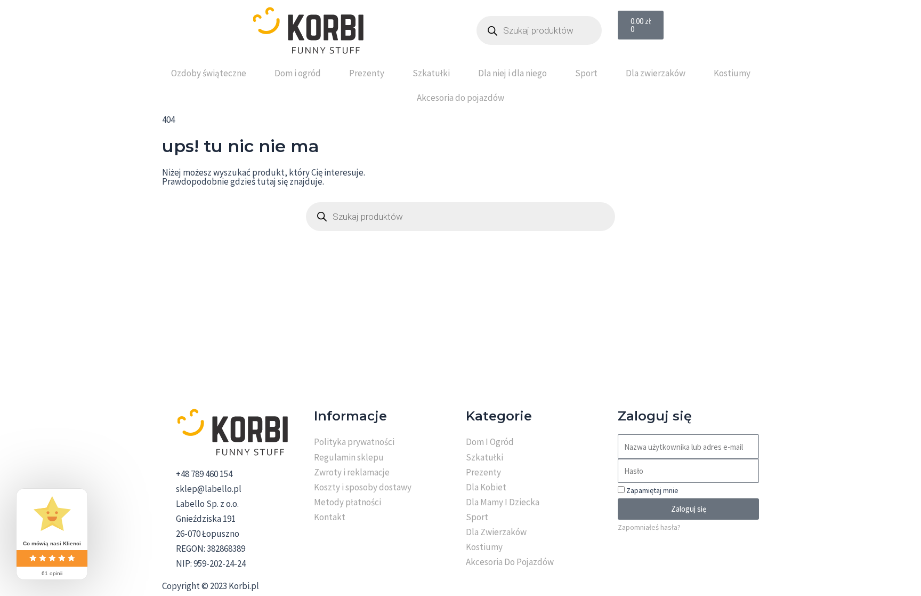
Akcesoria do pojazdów (460, 98)
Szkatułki (431, 73)
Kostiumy (732, 73)
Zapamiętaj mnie (651, 490)
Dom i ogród (297, 73)
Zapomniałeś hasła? (649, 527)
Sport (586, 73)
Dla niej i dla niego (512, 73)
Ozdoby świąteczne (208, 73)
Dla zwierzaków (655, 73)
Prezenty (366, 73)
